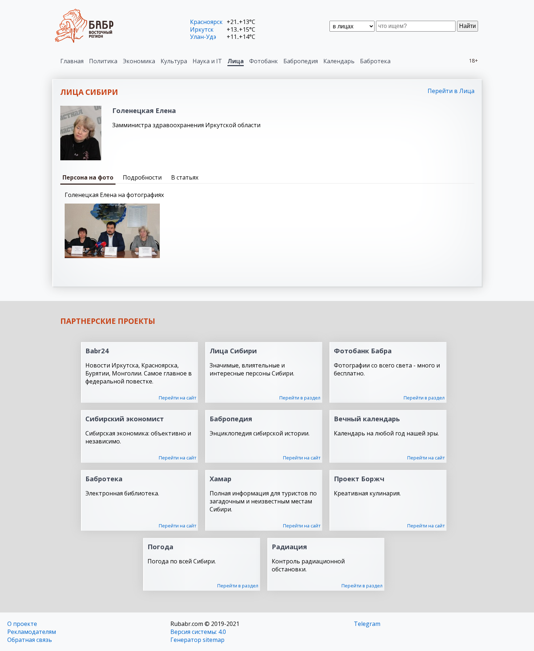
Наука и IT (207, 61)
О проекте (22, 624)
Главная (72, 61)
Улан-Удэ (203, 37)
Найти (467, 26)
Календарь (339, 61)
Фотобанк (263, 61)
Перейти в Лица (451, 91)
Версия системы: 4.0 (198, 632)
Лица (235, 61)
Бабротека (375, 61)
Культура (174, 61)
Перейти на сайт (177, 397)
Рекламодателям (31, 632)
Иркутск (202, 29)
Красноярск (206, 22)
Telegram (367, 624)
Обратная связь (29, 640)
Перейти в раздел (299, 397)
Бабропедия (300, 61)
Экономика (139, 61)
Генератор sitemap (197, 640)
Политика (103, 61)
